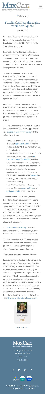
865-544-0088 (22, 360)
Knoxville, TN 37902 (22, 353)
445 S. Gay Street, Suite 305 (22, 351)
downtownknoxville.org (16, 227)
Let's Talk (22, 357)
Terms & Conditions (27, 388)
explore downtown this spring (19, 132)
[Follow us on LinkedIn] (19, 370)
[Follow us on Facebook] (13, 370)
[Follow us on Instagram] (25, 370)
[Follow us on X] (31, 370)
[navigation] (40, 6)
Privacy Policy (15, 388)
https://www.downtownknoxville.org (22, 298)
